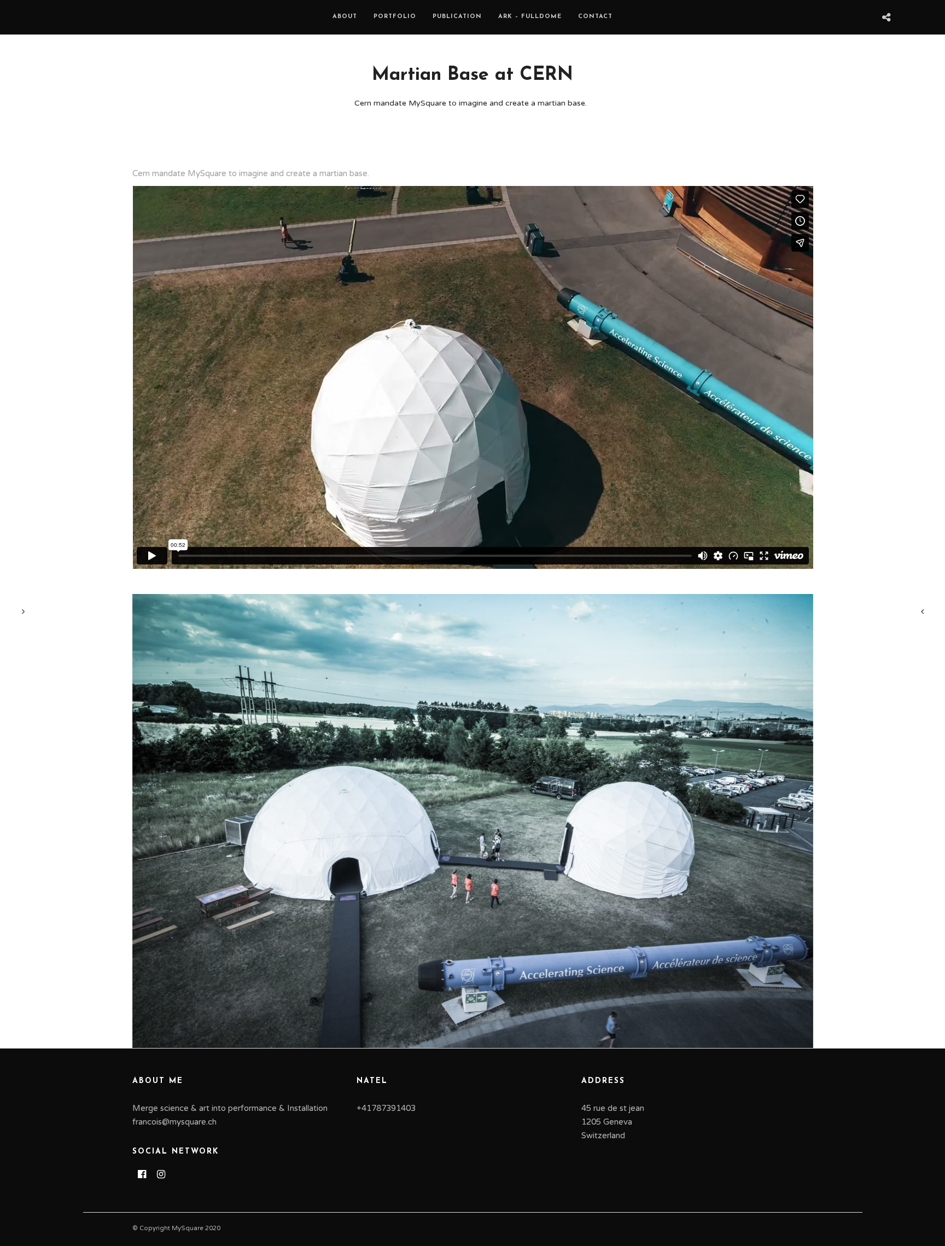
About (344, 17)
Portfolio (395, 17)
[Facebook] (142, 1174)
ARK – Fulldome (530, 17)
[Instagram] (161, 1174)
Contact (595, 17)
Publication (457, 17)
